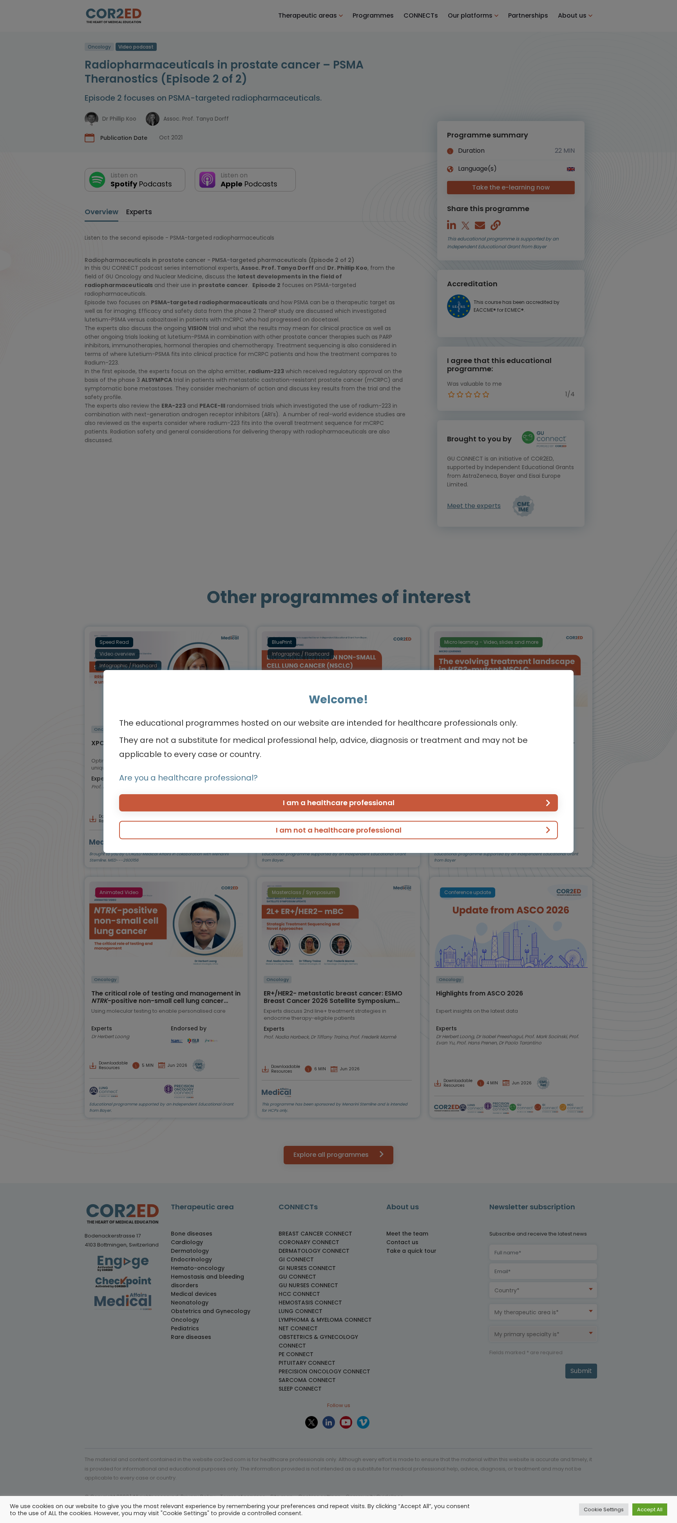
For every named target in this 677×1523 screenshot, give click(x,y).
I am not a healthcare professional (339, 830)
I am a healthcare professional (339, 803)
